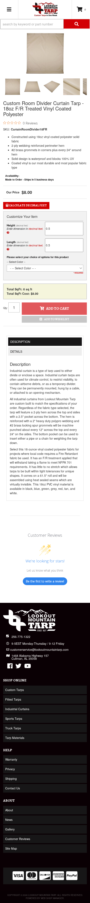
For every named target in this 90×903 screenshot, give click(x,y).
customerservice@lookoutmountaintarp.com (39, 649)
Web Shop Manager (52, 898)
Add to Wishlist (56, 319)
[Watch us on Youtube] (27, 667)
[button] (45, 24)
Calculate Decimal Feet (27, 205)
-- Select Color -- (16, 261)
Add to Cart (57, 308)
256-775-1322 (21, 637)
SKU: (6, 129)
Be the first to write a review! (45, 581)
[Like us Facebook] (10, 667)
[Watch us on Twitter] (18, 667)
